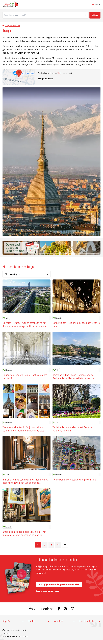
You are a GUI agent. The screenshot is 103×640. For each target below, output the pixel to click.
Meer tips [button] (58, 621)
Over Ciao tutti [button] (86, 621)
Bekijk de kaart (45, 78)
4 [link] (58, 544)
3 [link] (51, 544)
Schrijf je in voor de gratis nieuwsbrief (59, 584)
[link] (65, 545)
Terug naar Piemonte (12, 25)
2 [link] (44, 544)
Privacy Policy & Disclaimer (15, 636)
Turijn (7, 318)
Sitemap (6, 633)
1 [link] (38, 544)
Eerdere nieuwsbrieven (48, 591)
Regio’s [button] (6, 621)
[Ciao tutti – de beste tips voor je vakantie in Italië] (10, 4)
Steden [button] (31, 621)
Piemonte (58, 318)
